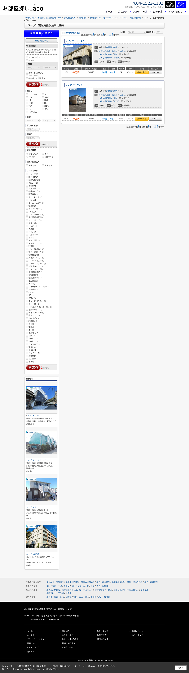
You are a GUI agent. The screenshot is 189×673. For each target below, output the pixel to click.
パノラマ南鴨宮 (33, 554)
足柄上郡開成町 (87, 582)
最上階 (32, 324)
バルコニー (34, 235)
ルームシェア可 (36, 203)
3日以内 (32, 157)
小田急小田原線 (105, 54)
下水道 (32, 361)
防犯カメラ (34, 315)
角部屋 (32, 330)
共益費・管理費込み (36, 78)
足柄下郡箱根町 (103, 582)
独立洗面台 (34, 281)
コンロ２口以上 (36, 261)
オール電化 (34, 240)
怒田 (115, 47)
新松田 (116, 58)
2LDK (30, 103)
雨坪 (115, 91)
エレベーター (35, 243)
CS (30, 292)
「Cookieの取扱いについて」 (30, 669)
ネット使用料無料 (37, 301)
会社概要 (31, 635)
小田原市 (50, 582)
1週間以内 (48, 157)
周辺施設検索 (102, 639)
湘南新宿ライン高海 (103, 590)
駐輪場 (32, 246)
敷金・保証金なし (35, 73)
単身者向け (34, 333)
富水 (81, 597)
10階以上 (33, 338)
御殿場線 (145, 590)
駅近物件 (66, 631)
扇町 (73, 586)
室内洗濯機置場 (36, 217)
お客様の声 (101, 635)
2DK (46, 100)
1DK (30, 97)
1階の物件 (33, 318)
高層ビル (33, 347)
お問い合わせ (137, 631)
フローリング (35, 220)
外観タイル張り (36, 258)
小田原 (49, 597)
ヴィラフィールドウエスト (37, 460)
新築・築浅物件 (68, 643)
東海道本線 (88, 590)
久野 (79, 586)
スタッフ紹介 (102, 631)
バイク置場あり (36, 249)
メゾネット (34, 226)
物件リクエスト (138, 635)
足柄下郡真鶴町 (151, 582)
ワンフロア (34, 344)
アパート (32, 57)
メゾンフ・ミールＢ (75, 41)
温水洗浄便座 (35, 278)
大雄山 (122, 51)
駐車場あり (34, 321)
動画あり (48, 165)
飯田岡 (67, 586)
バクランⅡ (31, 507)
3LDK (46, 106)
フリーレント (35, 197)
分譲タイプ (34, 191)
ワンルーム (33, 94)
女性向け (33, 211)
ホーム (30, 631)
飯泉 (93, 586)
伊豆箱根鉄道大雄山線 (108, 51)
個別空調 (33, 359)
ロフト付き (34, 223)
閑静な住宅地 (35, 180)
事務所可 (33, 186)
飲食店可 (33, 350)
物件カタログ (32, 651)
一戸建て (32, 60)
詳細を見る (141, 72)
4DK (46, 109)
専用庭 (32, 229)
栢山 (100, 597)
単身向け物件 (67, 635)
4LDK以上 (32, 112)
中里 (60, 586)
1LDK (46, 97)
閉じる (181, 668)
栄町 (49, 586)
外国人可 (33, 200)
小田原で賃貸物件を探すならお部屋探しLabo (48, 609)
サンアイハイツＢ (74, 85)
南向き (32, 327)
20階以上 (33, 341)
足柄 (62, 597)
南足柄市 (110, 47)
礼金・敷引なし (34, 75)
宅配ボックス (35, 310)
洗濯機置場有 (35, 255)
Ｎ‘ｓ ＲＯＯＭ (33, 416)
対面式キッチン (36, 266)
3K (45, 103)
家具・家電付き (36, 252)
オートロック (35, 304)
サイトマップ (32, 647)
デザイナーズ (35, 353)
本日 (46, 154)
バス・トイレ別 (36, 269)
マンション (43, 57)
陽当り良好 (34, 177)
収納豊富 (33, 289)
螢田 (75, 597)
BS (30, 295)
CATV (32, 298)
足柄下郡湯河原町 (134, 582)
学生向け (33, 206)
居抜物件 (33, 356)
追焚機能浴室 (35, 272)
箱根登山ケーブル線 (55, 593)
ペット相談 (34, 174)
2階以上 (32, 335)
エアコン (33, 284)
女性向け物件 (67, 647)
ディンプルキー (36, 312)
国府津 (105, 586)
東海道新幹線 (133, 590)
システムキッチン (37, 263)
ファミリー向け (36, 214)
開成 (115, 54)
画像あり (32, 165)
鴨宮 (54, 586)
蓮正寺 (86, 586)
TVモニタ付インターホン (40, 307)
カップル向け (35, 209)
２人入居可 (34, 188)
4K (29, 109)
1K (45, 94)
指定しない (33, 154)
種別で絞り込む (41, 40)
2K (29, 100)
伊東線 (68, 593)
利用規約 (31, 643)
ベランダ (33, 232)
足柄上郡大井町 (72, 582)
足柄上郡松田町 (118, 582)
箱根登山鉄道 (120, 590)
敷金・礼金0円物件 (70, 639)
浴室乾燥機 (34, 275)
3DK (30, 106)
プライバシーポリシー (36, 639)
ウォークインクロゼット (39, 286)
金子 (98, 586)
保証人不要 (34, 183)
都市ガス (33, 237)
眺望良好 (33, 194)
